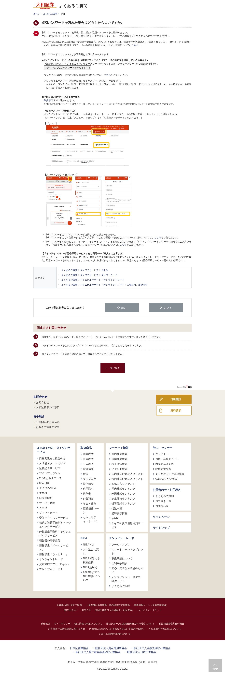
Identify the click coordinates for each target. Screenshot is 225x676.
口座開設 (175, 399)
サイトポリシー (62, 623)
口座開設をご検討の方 (52, 458)
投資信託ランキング (123, 503)
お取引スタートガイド (52, 463)
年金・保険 (89, 503)
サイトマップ (161, 527)
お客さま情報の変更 (48, 427)
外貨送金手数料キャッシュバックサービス (55, 533)
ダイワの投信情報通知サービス (127, 525)
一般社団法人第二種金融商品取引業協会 (96, 652)
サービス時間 (47, 502)
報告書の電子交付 (49, 540)
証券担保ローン (91, 510)
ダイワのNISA (47, 488)
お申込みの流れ (91, 551)
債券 (85, 473)
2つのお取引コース (50, 478)
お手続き (39, 416)
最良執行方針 (71, 610)
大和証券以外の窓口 (48, 407)
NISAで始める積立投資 (91, 560)
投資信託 (88, 469)
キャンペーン (161, 516)
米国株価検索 (119, 459)
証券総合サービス (49, 468)
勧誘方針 (86, 610)
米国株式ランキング (123, 493)
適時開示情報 (119, 513)
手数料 (43, 493)
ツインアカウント (49, 473)
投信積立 (88, 483)
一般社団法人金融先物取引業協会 (150, 648)
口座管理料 (45, 498)
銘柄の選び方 (163, 469)
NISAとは (89, 544)
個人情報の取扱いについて (88, 623)
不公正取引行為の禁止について (165, 628)
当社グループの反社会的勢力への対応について (130, 623)
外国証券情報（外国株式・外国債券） (114, 610)
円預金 (87, 493)
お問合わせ (40, 396)
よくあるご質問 (50, 14)
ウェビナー (162, 454)
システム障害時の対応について (114, 633)
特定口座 (44, 483)
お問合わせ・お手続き (167, 489)
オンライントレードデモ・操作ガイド (127, 579)
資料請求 (175, 410)
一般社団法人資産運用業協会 (110, 648)
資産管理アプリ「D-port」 (54, 564)
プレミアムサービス (51, 569)
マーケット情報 (119, 447)
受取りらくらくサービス (53, 517)
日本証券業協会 (79, 648)
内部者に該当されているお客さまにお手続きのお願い (117, 628)
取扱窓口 (48, 100)
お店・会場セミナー (167, 459)
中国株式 (88, 464)
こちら (135, 45)
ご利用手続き (119, 563)
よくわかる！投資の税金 (169, 473)
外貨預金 (88, 498)
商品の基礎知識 (164, 464)
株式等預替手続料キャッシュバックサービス (55, 524)
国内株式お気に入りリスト (127, 473)
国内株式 (88, 454)
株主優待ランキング (123, 498)
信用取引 (88, 488)
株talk (115, 518)
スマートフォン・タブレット (127, 551)
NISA (84, 538)
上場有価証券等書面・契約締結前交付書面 (108, 605)
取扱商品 (86, 447)
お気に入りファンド (123, 483)
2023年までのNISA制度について (91, 576)
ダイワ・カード (48, 512)
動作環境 (45, 623)
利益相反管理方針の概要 (171, 623)
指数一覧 (117, 508)
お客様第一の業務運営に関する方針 (66, 628)
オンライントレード (51, 559)
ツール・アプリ (121, 544)
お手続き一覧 (163, 501)
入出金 (43, 507)
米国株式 (88, 459)
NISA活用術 (90, 567)
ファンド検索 (119, 469)
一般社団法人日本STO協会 (140, 652)
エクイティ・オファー (149, 610)
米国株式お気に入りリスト (127, 478)
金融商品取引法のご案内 (69, 605)
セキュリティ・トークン (91, 519)
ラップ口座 (89, 478)
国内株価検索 (119, 454)
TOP (215, 669)
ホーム (36, 14)
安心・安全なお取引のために (127, 570)
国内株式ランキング (123, 488)
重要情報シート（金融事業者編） (151, 605)
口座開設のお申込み (48, 422)
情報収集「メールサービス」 (53, 547)
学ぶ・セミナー (162, 447)
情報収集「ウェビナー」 (53, 554)
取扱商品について (122, 558)
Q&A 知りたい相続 (166, 478)
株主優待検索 (119, 464)
